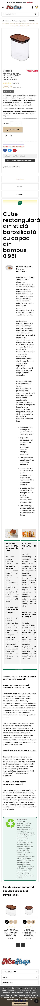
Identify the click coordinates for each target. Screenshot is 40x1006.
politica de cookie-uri (23, 1000)
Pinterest (15, 150)
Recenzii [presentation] (20, 194)
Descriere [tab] (20, 179)
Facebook (5, 150)
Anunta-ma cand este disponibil (20, 160)
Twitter (10, 150)
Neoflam (29, 2)
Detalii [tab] (20, 187)
